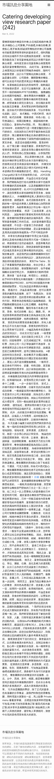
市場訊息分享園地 (17, 4)
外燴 (36, 477)
